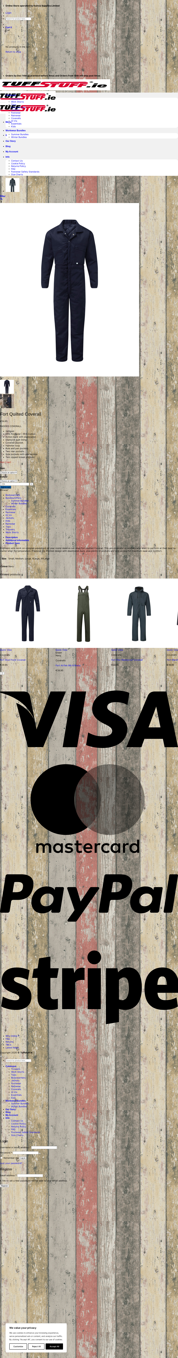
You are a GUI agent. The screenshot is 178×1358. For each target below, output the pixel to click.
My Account (12, 151)
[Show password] (40, 1153)
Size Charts (17, 174)
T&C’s (8, 1044)
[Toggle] (22, 498)
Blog (8, 146)
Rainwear (16, 115)
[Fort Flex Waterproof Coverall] (12, 191)
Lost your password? (11, 1163)
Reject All (36, 1346)
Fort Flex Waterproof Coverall (127, 659)
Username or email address (15, 1147)
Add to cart (5, 487)
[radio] (83, 652)
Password (6, 1152)
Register (4, 1186)
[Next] (3, 673)
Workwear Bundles (16, 130)
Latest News (12, 1047)
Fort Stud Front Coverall (13, 659)
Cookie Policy (18, 163)
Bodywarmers (18, 107)
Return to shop (13, 51)
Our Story (11, 141)
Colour (4, 476)
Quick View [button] (6, 649)
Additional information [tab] (17, 540)
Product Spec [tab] (13, 543)
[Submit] (7, 22)
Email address (8, 1175)
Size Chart (5, 462)
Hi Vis (14, 121)
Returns (9, 1041)
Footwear (16, 112)
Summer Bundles (20, 134)
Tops (13, 104)
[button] (8, 12)
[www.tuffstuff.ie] (55, 101)
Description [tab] (12, 537)
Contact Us (17, 160)
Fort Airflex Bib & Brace (68, 665)
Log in (22, 1158)
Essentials (16, 123)
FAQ (13, 169)
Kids (13, 126)
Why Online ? (12, 1036)
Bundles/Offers (13, 498)
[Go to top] (1, 1056)
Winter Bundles (19, 137)
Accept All (54, 1346)
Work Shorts (17, 101)
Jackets (15, 110)
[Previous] (1, 673)
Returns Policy (18, 166)
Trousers (15, 99)
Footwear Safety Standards (25, 171)
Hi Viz (9, 515)
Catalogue (11, 95)
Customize (18, 1346)
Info (8, 157)
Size (2, 468)
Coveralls (16, 118)
